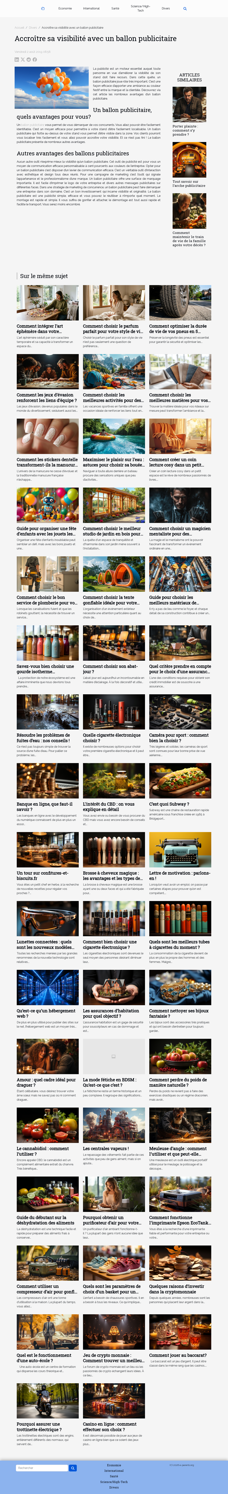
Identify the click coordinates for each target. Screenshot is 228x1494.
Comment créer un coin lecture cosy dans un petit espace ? (175, 465)
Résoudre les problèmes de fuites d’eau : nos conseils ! (43, 737)
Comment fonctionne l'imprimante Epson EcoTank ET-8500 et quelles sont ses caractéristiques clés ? (178, 1225)
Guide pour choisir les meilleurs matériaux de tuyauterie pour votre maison (178, 602)
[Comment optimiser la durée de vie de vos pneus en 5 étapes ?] (180, 302)
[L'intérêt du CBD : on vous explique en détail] (114, 780)
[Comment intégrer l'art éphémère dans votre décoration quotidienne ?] (48, 302)
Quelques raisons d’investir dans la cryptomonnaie (176, 1288)
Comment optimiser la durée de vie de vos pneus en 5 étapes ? (178, 331)
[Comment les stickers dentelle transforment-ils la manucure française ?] (48, 436)
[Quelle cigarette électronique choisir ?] (114, 711)
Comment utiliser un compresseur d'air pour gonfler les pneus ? (47, 1291)
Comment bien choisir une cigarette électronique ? (110, 944)
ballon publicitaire (32, 125)
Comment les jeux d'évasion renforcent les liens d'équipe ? (47, 397)
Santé (115, 8)
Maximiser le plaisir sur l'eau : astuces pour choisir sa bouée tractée (113, 465)
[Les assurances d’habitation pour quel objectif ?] (114, 987)
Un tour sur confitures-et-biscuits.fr (43, 875)
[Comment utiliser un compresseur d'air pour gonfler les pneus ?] (48, 1263)
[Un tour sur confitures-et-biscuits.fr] (48, 849)
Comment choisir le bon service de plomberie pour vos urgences (47, 602)
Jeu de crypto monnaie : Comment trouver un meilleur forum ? (113, 1360)
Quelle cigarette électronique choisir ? (112, 737)
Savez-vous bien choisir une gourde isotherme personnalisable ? (45, 671)
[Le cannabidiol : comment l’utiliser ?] (48, 1125)
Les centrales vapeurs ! (106, 1148)
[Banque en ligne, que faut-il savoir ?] (48, 780)
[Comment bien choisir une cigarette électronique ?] (114, 918)
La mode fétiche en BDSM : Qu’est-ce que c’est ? (109, 1082)
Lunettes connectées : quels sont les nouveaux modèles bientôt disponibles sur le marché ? (44, 950)
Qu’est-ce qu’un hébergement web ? (46, 1013)
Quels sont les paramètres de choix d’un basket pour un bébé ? (112, 1291)
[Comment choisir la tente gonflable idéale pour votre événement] (114, 574)
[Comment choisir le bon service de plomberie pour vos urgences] (48, 574)
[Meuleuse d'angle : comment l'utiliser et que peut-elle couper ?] (180, 1125)
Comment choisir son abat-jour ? (110, 668)
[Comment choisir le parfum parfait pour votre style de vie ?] (114, 302)
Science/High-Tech (140, 8)
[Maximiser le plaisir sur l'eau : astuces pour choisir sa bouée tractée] (114, 436)
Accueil (19, 27)
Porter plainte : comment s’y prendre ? (185, 130)
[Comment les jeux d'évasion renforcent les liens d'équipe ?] (48, 371)
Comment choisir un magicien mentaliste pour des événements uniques (180, 534)
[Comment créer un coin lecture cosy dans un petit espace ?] (180, 436)
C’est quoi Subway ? (169, 804)
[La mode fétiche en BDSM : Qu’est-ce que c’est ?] (114, 1056)
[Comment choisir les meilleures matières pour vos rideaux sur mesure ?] (180, 371)
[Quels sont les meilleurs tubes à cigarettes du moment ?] (180, 918)
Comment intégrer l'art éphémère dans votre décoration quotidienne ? (42, 331)
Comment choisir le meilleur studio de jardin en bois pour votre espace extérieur (112, 534)
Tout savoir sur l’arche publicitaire (189, 183)
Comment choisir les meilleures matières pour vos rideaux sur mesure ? (178, 400)
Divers (166, 8)
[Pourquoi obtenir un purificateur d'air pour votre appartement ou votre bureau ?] (114, 1194)
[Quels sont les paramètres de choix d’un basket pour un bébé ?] (114, 1263)
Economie (65, 8)
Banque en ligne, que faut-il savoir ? (44, 806)
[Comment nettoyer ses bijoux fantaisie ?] (180, 987)
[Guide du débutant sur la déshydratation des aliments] (48, 1194)
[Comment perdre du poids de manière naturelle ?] (180, 1056)
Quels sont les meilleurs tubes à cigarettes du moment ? (179, 944)
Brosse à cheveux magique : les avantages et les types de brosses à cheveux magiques (112, 878)
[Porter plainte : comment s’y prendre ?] (189, 104)
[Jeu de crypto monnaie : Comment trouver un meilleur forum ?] (114, 1331)
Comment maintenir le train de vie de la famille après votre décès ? (189, 238)
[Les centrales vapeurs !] (114, 1125)
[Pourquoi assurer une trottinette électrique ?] (48, 1400)
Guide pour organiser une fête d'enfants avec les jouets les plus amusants (46, 534)
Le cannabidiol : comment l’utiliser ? (43, 1151)
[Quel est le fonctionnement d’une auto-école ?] (48, 1331)
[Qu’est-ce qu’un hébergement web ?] (48, 987)
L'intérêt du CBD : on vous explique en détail (108, 806)
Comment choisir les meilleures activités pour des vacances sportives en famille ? (113, 403)
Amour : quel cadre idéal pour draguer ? (46, 1082)
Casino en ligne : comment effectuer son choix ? (109, 1426)
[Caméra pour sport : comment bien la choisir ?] (180, 711)
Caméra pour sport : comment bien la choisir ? (179, 737)
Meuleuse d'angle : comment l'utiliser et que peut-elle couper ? (178, 1154)
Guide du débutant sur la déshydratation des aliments (45, 1220)
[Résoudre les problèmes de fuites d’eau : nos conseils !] (48, 711)
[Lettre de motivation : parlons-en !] (180, 849)
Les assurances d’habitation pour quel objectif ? (111, 1013)
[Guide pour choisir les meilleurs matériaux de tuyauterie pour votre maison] (180, 574)
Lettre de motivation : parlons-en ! (180, 875)
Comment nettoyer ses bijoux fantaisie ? (179, 1013)
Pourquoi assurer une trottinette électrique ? (39, 1426)
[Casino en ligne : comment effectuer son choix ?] (114, 1400)
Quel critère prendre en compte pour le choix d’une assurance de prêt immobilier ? (180, 671)
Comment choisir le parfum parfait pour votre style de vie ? (112, 331)
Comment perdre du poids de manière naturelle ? (178, 1082)
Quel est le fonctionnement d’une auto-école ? (44, 1357)
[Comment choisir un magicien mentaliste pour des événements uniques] (180, 505)
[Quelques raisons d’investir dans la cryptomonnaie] (180, 1263)
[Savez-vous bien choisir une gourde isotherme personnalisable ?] (48, 643)
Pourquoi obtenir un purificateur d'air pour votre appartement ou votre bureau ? (114, 1223)
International (91, 8)
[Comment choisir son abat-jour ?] (114, 643)
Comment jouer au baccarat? (178, 1355)
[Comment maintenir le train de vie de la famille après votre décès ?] (189, 211)
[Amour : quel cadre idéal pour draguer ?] (48, 1056)
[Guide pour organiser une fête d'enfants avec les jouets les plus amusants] (48, 505)
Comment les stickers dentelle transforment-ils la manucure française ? (47, 465)
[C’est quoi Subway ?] (180, 780)
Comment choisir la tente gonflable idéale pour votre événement (110, 602)
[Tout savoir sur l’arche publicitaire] (189, 159)
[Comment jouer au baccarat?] (180, 1331)
